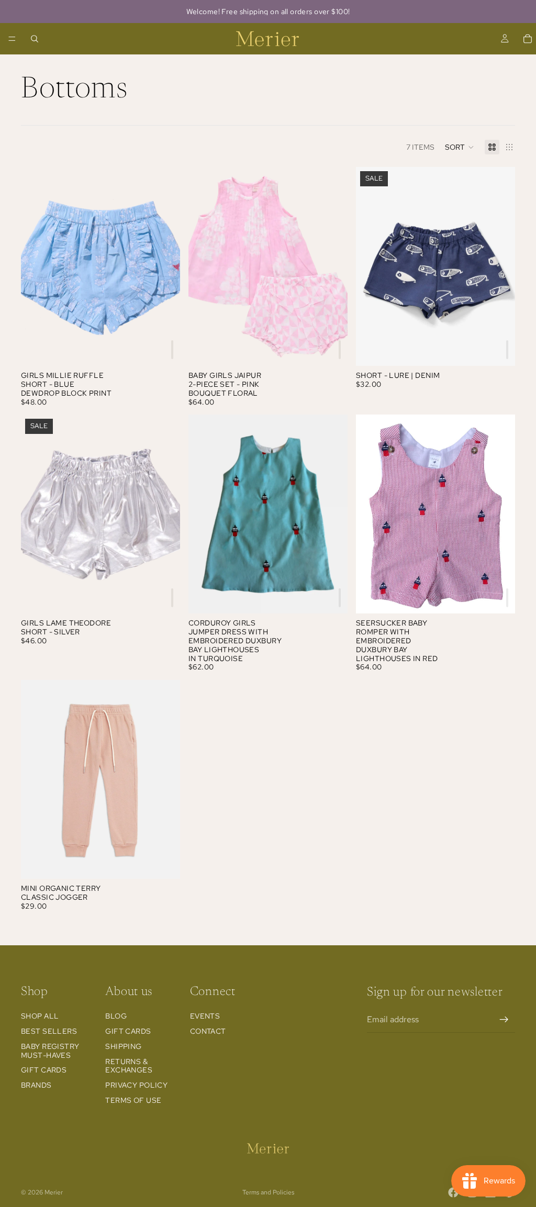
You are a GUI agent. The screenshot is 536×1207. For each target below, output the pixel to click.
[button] (459, 147)
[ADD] (172, 349)
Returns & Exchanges (128, 1065)
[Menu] (12, 39)
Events (205, 1016)
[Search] (34, 38)
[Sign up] (504, 1019)
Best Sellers (49, 1031)
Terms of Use (133, 1100)
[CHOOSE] (163, 862)
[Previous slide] (36, 266)
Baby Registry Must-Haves (50, 1050)
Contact (208, 1031)
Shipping (123, 1045)
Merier (53, 1192)
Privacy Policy (136, 1085)
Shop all (40, 1016)
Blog (116, 1016)
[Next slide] (164, 266)
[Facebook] (453, 1192)
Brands (36, 1085)
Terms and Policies (268, 1192)
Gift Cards (43, 1070)
